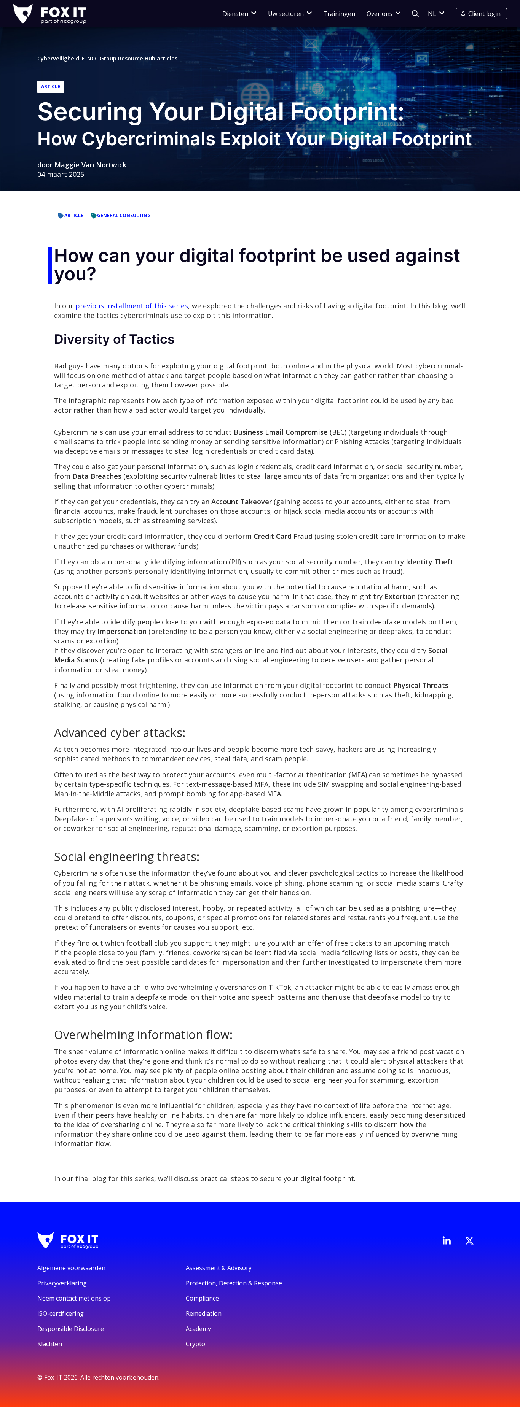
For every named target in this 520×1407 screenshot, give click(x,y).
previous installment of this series (130, 305)
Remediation (204, 1313)
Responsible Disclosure (70, 1328)
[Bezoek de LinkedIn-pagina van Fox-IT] (446, 1240)
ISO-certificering (60, 1313)
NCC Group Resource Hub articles (132, 58)
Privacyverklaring (62, 1283)
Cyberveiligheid (58, 58)
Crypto (195, 1344)
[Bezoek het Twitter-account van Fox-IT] (469, 1241)
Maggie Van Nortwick (90, 164)
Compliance (202, 1298)
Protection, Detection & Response (234, 1283)
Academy (198, 1328)
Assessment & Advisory (219, 1268)
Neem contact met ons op (74, 1298)
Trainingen (339, 14)
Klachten (49, 1344)
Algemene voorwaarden (71, 1268)
